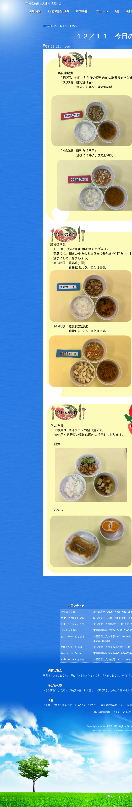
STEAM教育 (81, 11)
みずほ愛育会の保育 (58, 11)
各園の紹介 (35, 11)
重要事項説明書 (101, 641)
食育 (117, 11)
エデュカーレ (101, 11)
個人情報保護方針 (102, 712)
